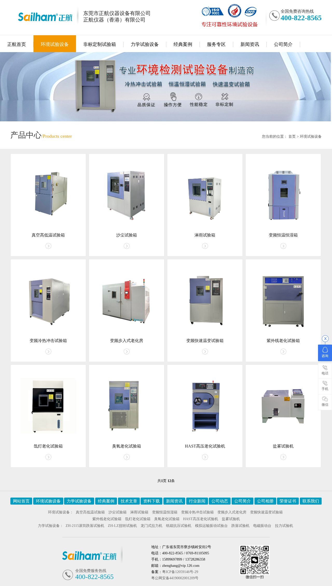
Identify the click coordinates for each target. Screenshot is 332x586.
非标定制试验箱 (99, 44)
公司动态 (219, 501)
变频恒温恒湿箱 (164, 512)
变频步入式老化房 (231, 512)
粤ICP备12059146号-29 (180, 572)
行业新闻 (197, 501)
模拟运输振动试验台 (211, 526)
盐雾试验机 (231, 519)
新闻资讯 (249, 44)
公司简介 (283, 44)
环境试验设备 (55, 44)
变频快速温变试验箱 (266, 512)
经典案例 (183, 44)
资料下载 (151, 501)
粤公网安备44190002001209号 (174, 578)
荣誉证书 (288, 501)
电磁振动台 (262, 526)
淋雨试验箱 (139, 512)
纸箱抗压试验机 (178, 526)
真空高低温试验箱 (90, 512)
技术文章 (129, 501)
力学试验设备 (145, 44)
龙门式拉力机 (151, 526)
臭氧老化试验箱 (166, 519)
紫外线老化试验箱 (106, 519)
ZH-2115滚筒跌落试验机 (85, 526)
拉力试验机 (284, 526)
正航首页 (16, 44)
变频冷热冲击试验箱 (197, 512)
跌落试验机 (240, 526)
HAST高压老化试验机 (200, 519)
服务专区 (216, 44)
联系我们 (310, 501)
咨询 (325, 356)
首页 (292, 136)
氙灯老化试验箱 (137, 519)
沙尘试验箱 (117, 512)
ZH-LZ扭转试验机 (122, 526)
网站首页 (21, 501)
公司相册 (265, 501)
